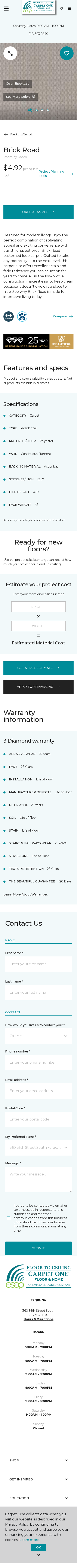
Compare (60, 316)
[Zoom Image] (10, 53)
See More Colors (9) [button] (20, 97)
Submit (38, 1248)
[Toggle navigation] (6, 8)
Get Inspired (21, 1479)
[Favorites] (61, 8)
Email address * (16, 1079)
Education (19, 1498)
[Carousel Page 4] (48, 110)
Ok (38, 1547)
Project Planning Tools (51, 174)
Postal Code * (15, 1108)
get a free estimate (35, 668)
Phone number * (17, 1051)
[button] (38, 1036)
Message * (13, 1163)
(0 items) (69, 8)
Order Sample (35, 212)
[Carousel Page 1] (30, 110)
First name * (14, 953)
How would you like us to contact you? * (35, 1025)
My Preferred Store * (20, 1136)
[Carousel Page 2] (37, 110)
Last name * (14, 981)
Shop (14, 1460)
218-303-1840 (38, 34)
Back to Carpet (21, 134)
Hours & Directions (38, 1319)
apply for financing (35, 687)
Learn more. (29, 1540)
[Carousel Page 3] (42, 110)
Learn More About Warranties (25, 894)
